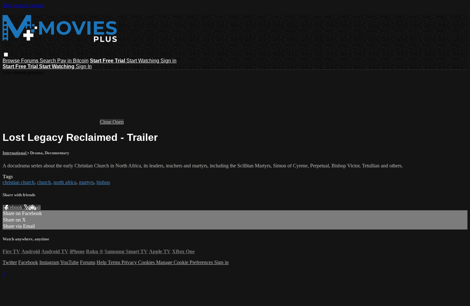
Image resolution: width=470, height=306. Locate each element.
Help (102, 262)
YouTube (69, 262)
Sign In (84, 66)
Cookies (147, 262)
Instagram (49, 262)
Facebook (13, 207)
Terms (114, 262)
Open (118, 122)
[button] (6, 54)
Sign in (168, 60)
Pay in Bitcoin (73, 60)
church (44, 182)
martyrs (86, 182)
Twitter (10, 262)
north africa (64, 182)
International (15, 152)
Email (35, 207)
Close (106, 122)
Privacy (129, 262)
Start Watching (143, 60)
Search (48, 60)
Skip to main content (23, 5)
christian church (19, 182)
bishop (103, 182)
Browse (12, 60)
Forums (30, 60)
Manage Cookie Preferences (185, 262)
